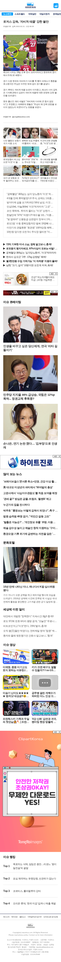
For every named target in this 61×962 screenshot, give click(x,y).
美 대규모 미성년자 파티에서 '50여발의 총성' (28, 487)
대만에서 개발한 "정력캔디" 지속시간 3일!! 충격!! (28, 616)
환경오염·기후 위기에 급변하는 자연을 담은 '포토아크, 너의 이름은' (29, 534)
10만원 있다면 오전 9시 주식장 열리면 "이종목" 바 (30, 231)
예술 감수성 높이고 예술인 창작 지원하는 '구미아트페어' (30, 528)
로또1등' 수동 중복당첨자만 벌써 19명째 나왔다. (30, 223)
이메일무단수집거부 (35, 917)
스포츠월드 (20, 14)
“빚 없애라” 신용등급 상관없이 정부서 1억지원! (30, 219)
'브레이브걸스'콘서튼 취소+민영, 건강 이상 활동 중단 (30, 482)
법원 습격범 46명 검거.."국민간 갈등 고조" (26, 516)
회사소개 (6, 917)
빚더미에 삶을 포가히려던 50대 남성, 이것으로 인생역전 (30, 202)
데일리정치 (45, 14)
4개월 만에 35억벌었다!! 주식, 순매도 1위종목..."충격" (30, 198)
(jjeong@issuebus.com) (21, 117)
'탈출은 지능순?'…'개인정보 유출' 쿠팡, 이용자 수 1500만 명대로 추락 (29, 522)
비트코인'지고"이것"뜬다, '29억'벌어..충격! (25, 626)
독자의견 (14, 917)
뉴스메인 (7, 14)
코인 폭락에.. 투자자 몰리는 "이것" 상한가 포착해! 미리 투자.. (30, 210)
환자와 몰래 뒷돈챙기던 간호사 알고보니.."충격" (28, 635)
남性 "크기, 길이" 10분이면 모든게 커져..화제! (29, 265)
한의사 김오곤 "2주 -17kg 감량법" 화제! (26, 256)
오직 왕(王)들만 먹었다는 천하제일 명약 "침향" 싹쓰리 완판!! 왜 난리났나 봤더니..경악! (30, 630)
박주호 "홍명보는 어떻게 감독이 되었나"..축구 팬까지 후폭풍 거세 (30, 511)
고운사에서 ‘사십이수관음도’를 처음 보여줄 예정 (30, 493)
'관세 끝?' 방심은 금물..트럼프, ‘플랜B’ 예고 (27, 499)
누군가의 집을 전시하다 (16, 504)
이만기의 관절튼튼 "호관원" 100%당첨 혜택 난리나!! (30, 227)
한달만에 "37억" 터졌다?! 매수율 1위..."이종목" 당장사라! (30, 215)
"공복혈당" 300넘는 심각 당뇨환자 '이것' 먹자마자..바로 (30, 194)
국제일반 (32, 14)
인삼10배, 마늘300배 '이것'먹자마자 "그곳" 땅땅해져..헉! (30, 206)
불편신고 (23, 917)
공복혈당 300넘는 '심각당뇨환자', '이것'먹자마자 (31, 252)
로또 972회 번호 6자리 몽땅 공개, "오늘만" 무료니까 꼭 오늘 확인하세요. (30, 621)
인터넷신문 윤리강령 (50, 917)
